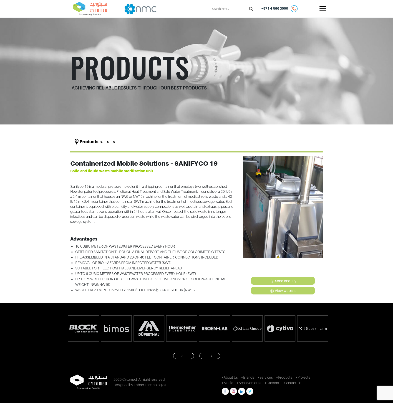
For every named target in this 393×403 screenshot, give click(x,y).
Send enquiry (285, 281)
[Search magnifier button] (251, 8)
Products (89, 141)
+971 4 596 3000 (275, 8)
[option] (83, 328)
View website (285, 290)
